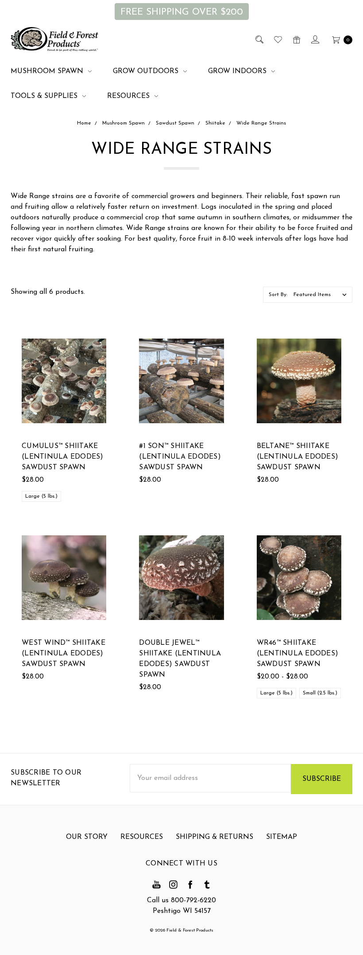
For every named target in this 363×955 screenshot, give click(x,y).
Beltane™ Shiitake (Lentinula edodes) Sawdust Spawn (298, 457)
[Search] (259, 39)
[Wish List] (277, 39)
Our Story (87, 837)
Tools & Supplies (45, 96)
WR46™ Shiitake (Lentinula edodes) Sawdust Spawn (298, 653)
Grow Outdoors (147, 71)
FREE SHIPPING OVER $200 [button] (181, 12)
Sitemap (281, 837)
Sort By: (278, 294)
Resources (129, 96)
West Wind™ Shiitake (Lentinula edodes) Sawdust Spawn (63, 653)
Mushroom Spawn (48, 71)
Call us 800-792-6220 (181, 900)
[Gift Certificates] (296, 39)
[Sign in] (314, 39)
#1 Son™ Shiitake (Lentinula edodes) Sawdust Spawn (180, 457)
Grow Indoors (238, 71)
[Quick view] (101, 344)
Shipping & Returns (214, 837)
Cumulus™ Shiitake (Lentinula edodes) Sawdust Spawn (63, 457)
